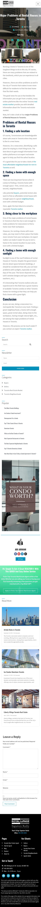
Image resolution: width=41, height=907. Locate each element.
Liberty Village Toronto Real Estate (15, 712)
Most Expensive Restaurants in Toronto (14, 438)
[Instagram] (25, 553)
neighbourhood (28, 199)
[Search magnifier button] (30, 344)
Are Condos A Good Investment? (12, 413)
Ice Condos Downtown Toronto (14, 672)
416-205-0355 (22, 833)
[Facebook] (15, 553)
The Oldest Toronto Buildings (11, 408)
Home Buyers (19, 30)
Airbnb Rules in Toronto (12, 630)
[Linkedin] (22, 553)
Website (5, 788)
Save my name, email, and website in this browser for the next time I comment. (20, 798)
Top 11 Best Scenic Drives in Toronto (13, 423)
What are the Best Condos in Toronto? (14, 433)
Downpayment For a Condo (11, 418)
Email (5, 780)
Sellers (26, 30)
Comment (6, 747)
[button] (12, 40)
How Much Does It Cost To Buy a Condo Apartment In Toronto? (20, 454)
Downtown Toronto (9, 428)
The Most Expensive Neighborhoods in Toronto (16, 443)
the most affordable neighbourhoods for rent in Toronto (19, 164)
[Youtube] (18, 553)
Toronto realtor (17, 209)
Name (5, 772)
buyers (16, 193)
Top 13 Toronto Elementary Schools (13, 448)
